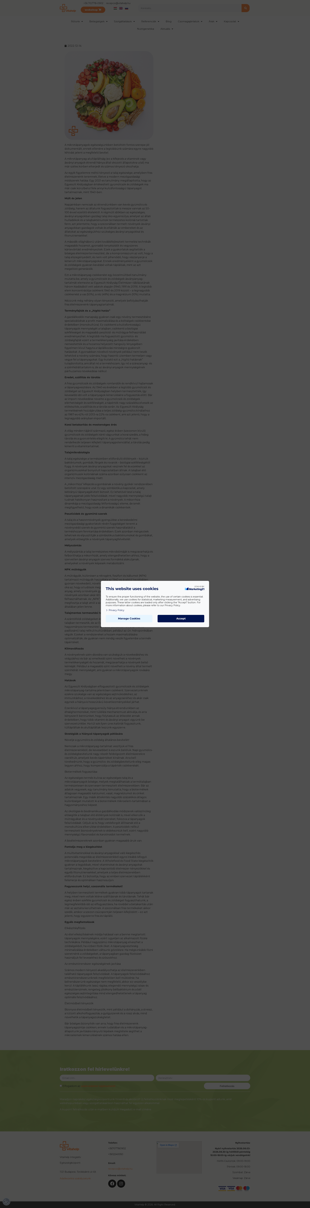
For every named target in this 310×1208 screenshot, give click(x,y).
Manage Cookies (129, 618)
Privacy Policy (116, 610)
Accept (181, 618)
